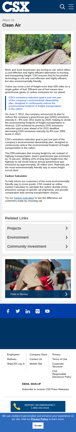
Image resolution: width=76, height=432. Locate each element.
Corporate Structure (58, 365)
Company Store (38, 354)
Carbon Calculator (24, 197)
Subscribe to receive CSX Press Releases (45, 389)
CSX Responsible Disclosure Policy (61, 374)
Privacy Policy (39, 419)
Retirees (11, 359)
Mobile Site (36, 363)
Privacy (56, 354)
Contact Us (36, 359)
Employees (13, 354)
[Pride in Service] (38, 297)
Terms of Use (59, 359)
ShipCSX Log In (16, 363)
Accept (38, 425)
